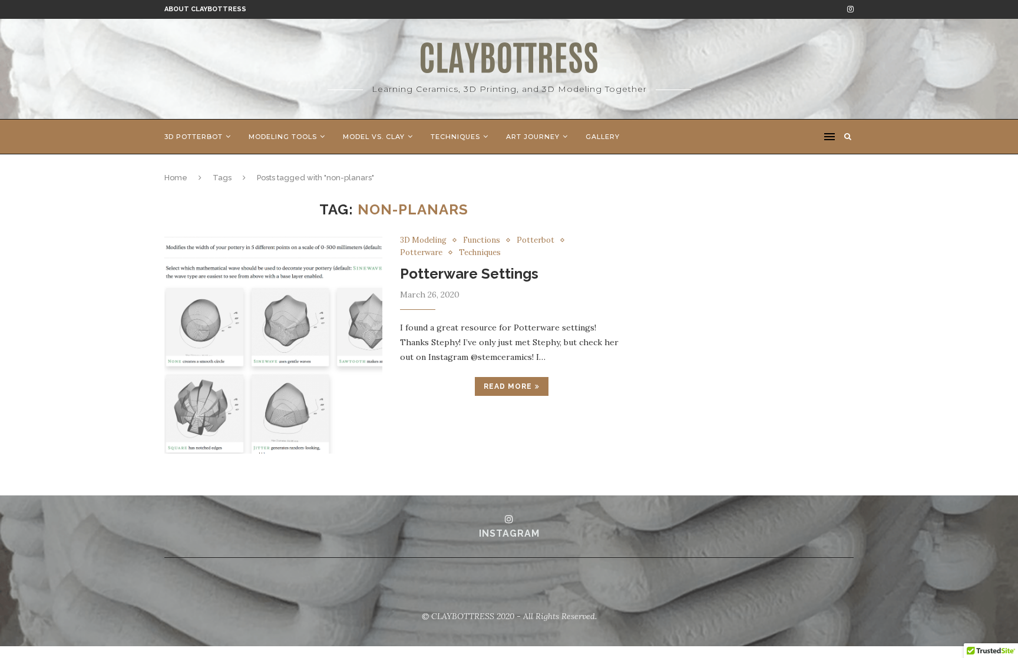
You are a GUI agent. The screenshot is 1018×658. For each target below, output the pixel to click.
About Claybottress (205, 9)
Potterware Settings (469, 273)
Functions (481, 240)
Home (175, 177)
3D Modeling (423, 240)
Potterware (421, 252)
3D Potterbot (193, 137)
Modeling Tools (283, 137)
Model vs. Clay (374, 137)
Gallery (603, 137)
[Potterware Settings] (273, 345)
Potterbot (535, 240)
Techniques (455, 137)
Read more (508, 386)
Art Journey (533, 137)
